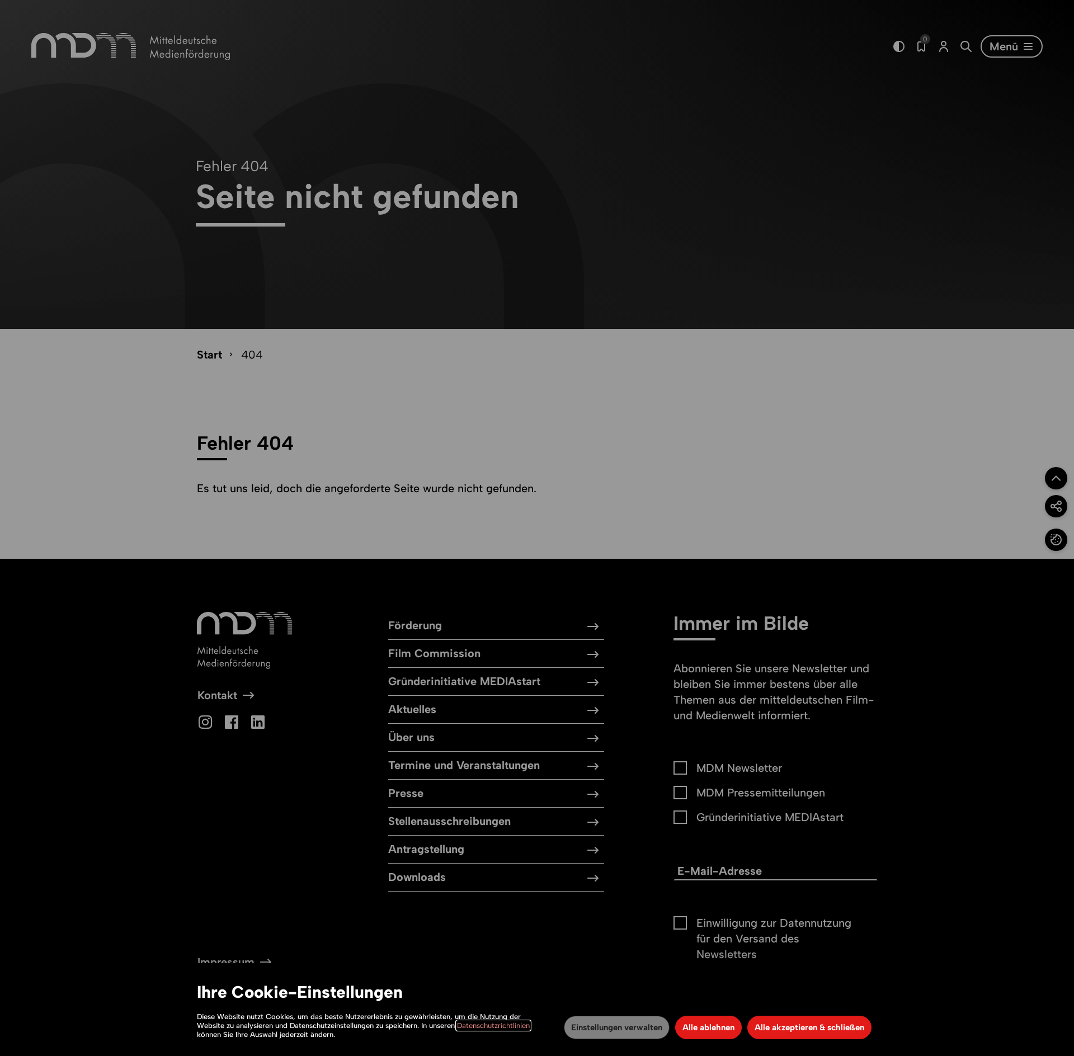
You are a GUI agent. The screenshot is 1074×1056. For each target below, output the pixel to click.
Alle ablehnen (708, 1027)
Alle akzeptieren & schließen (809, 1027)
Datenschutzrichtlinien (493, 1025)
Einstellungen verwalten (616, 1027)
